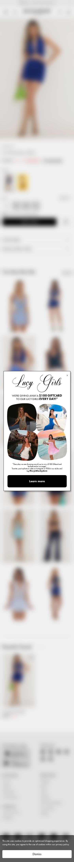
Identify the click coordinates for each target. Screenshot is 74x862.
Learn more (37, 481)
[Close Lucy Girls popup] (67, 375)
